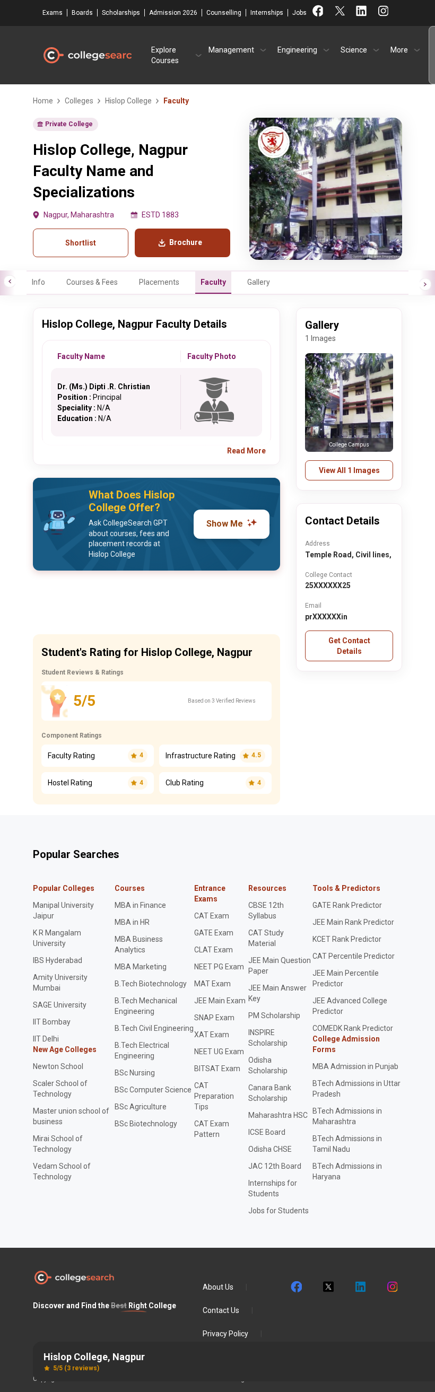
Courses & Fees (92, 282)
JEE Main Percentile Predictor (345, 978)
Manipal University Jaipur (63, 910)
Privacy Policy (225, 1333)
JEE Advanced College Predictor (349, 1005)
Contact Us (221, 1310)
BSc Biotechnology (146, 1123)
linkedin (360, 1287)
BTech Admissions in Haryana (347, 1171)
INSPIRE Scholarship (268, 1037)
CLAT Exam (213, 949)
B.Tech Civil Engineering (154, 1028)
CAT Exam (211, 916)
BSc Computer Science (153, 1089)
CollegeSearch (87, 55)
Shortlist (80, 243)
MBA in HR (132, 922)
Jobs (299, 12)
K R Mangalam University (57, 938)
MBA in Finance (140, 905)
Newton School (58, 1066)
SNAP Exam (214, 1017)
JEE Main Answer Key (277, 993)
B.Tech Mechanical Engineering (146, 1005)
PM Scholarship (274, 1015)
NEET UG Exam (219, 1051)
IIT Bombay (52, 1022)
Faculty (213, 282)
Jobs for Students (278, 1210)
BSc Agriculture (141, 1106)
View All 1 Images (349, 470)
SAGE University (59, 1005)
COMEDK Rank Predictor (352, 1028)
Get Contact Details (349, 645)
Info (38, 282)
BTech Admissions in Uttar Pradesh (356, 1088)
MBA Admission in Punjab (355, 1066)
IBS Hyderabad (57, 960)
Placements (159, 282)
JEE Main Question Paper (279, 965)
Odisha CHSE (270, 1149)
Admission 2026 (173, 12)
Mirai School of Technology (58, 1143)
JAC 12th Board (274, 1166)
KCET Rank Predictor (346, 939)
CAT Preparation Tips (214, 1096)
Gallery (258, 282)
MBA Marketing (141, 966)
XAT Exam (211, 1034)
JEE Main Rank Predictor (353, 922)
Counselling (223, 12)
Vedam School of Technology (62, 1171)
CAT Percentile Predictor (353, 956)
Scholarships (121, 12)
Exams (52, 12)
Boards (82, 12)
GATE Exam (213, 933)
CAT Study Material (266, 938)
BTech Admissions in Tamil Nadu (347, 1143)
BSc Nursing (135, 1073)
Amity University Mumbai (60, 982)
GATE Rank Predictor (347, 905)
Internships (266, 12)
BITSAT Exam (217, 1068)
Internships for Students (272, 1188)
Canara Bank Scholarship (269, 1092)
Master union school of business (71, 1116)
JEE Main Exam (220, 1000)
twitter (328, 1287)
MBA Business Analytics (139, 944)
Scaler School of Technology (60, 1088)
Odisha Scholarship (268, 1065)
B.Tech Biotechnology (151, 983)
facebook (296, 1287)
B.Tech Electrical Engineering (142, 1050)
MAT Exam (212, 983)
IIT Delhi (46, 1039)
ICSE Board (266, 1132)
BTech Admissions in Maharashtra (347, 1116)
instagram (391, 1287)
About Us (218, 1287)
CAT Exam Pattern (211, 1129)
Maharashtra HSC (278, 1115)
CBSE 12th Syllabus (266, 910)
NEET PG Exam (219, 966)
